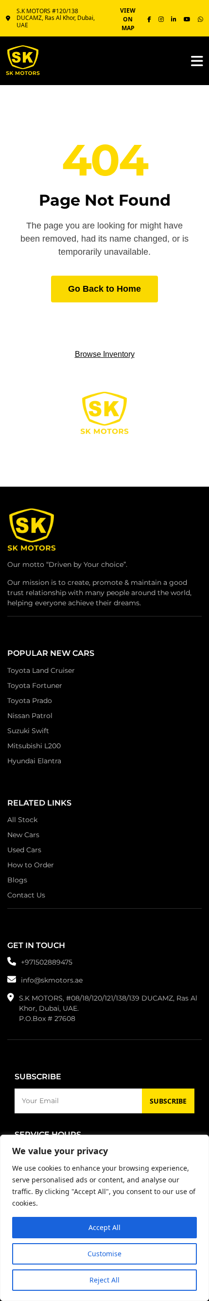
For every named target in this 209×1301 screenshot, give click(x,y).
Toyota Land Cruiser (41, 670)
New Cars (23, 834)
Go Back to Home (104, 289)
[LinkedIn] (173, 19)
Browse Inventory (105, 354)
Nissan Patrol (29, 715)
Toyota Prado (29, 700)
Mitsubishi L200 (34, 745)
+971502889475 (46, 962)
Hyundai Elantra (34, 760)
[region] (104, 1218)
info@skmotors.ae (52, 980)
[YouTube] (187, 19)
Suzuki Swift (28, 730)
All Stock (22, 819)
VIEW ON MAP (128, 19)
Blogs (17, 880)
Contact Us (26, 895)
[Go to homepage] (31, 532)
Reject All (104, 1279)
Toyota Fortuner (34, 685)
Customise (104, 1253)
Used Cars (24, 849)
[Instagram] (161, 19)
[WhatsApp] (200, 19)
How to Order (30, 865)
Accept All (104, 1227)
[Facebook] (149, 19)
